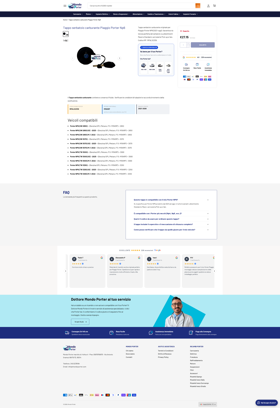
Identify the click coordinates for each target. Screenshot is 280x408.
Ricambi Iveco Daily (197, 380)
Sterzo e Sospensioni (120, 14)
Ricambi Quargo (196, 377)
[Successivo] (214, 271)
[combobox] (144, 6)
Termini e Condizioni (165, 351)
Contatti (129, 357)
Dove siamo (130, 354)
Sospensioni (195, 367)
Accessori (194, 373)
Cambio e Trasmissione (156, 14)
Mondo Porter (71, 404)
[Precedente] (66, 271)
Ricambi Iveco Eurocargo (199, 383)
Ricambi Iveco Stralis (198, 386)
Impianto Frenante (189, 14)
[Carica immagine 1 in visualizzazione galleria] (66, 34)
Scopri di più (79, 322)
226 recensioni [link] (206, 57)
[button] (65, 6)
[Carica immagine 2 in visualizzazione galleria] (66, 40)
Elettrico (193, 354)
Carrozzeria (77, 14)
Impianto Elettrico (102, 14)
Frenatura (194, 357)
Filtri (192, 370)
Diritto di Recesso (165, 354)
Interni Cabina (173, 14)
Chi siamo (129, 351)
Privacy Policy (163, 357)
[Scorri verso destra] (119, 58)
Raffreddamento (196, 360)
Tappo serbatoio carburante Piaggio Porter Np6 (85, 20)
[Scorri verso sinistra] (72, 58)
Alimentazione (138, 14)
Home (65, 20)
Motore (88, 14)
